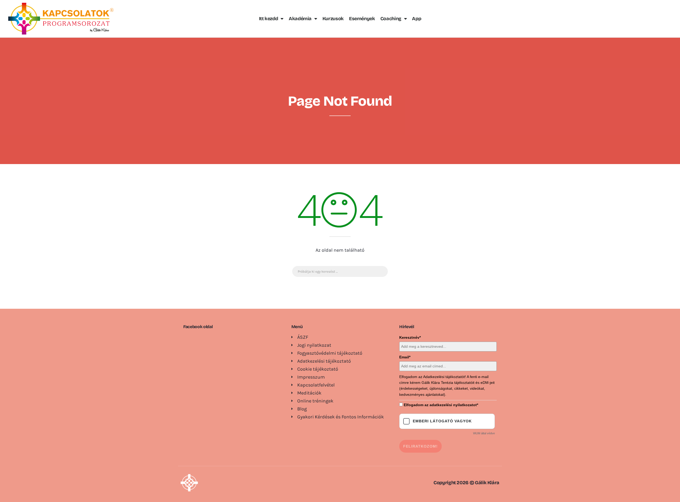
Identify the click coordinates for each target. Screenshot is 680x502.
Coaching (390, 19)
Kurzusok (333, 19)
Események (362, 19)
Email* (404, 357)
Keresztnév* (410, 337)
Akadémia (300, 19)
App (416, 19)
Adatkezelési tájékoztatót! (444, 377)
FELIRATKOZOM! (420, 446)
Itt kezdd (268, 19)
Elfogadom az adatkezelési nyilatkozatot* (441, 405)
